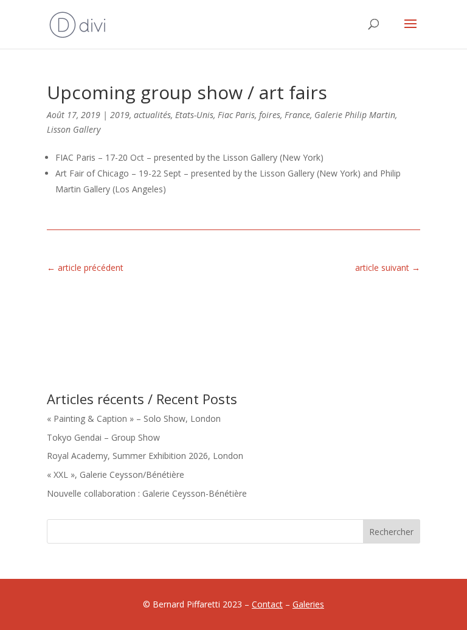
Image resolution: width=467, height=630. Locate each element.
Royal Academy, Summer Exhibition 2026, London (145, 455)
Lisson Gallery (73, 129)
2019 (120, 115)
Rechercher (391, 531)
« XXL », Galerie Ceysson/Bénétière (115, 474)
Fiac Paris (236, 115)
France (297, 115)
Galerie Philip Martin (354, 115)
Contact (267, 604)
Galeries (308, 604)
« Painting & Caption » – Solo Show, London (134, 418)
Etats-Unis (194, 115)
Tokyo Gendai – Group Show (103, 437)
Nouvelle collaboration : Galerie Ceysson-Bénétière (147, 493)
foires (269, 115)
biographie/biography (362, 306)
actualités (152, 115)
